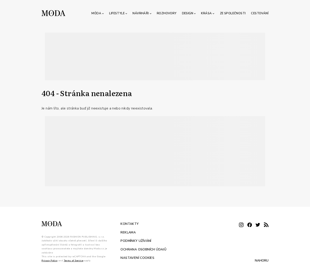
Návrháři (141, 13)
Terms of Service (73, 260)
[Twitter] (258, 225)
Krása (206, 13)
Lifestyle (117, 13)
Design (187, 13)
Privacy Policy (50, 260)
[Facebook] (249, 225)
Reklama (128, 232)
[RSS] (266, 225)
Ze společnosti (233, 13)
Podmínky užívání (136, 241)
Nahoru (261, 260)
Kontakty (130, 224)
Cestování (259, 13)
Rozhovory (167, 13)
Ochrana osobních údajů (143, 249)
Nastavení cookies (137, 258)
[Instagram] (241, 225)
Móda (96, 13)
